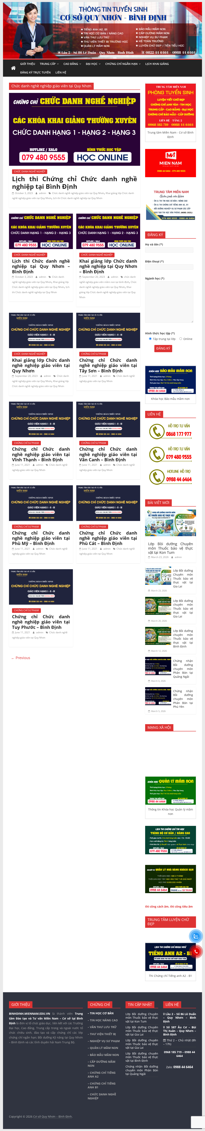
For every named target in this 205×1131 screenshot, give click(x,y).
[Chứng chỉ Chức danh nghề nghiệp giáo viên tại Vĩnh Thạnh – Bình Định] (41, 404)
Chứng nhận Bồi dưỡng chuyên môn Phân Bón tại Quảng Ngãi (183, 668)
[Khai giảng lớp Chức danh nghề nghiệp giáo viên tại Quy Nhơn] (41, 315)
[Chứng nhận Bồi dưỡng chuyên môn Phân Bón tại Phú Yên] (158, 689)
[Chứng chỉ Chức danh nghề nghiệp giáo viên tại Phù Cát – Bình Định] (108, 488)
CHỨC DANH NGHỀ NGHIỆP (29, 171)
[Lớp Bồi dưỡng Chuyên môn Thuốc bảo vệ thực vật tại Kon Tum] (170, 512)
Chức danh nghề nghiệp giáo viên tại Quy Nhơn (78, 193)
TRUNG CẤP (48, 64)
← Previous (20, 657)
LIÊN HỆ (60, 72)
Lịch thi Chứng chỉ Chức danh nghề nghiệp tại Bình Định (74, 182)
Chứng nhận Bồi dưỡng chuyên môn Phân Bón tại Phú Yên (183, 699)
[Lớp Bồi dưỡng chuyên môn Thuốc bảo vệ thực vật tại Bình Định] (158, 629)
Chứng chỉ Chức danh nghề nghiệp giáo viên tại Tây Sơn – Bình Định (108, 365)
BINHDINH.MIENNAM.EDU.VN (29, 1013)
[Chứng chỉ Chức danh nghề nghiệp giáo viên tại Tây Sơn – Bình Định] (108, 315)
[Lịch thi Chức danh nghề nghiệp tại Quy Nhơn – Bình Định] (41, 216)
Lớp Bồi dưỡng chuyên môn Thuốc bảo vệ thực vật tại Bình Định (183, 638)
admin (43, 193)
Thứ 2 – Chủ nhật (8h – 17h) (179, 1042)
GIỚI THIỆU (27, 64)
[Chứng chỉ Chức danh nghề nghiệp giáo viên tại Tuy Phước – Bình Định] (41, 571)
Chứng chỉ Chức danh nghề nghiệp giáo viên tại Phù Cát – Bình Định (108, 538)
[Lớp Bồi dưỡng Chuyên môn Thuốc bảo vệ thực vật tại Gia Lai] (158, 569)
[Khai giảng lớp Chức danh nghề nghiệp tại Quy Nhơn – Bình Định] (108, 216)
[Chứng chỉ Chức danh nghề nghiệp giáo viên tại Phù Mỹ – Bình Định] (41, 488)
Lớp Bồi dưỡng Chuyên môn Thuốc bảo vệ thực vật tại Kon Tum (170, 548)
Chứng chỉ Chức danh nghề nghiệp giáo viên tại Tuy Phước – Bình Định (41, 621)
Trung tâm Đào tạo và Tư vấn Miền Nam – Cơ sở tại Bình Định (46, 1018)
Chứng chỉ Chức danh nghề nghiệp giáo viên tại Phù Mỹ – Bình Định (41, 538)
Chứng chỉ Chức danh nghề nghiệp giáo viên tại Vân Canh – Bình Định (108, 454)
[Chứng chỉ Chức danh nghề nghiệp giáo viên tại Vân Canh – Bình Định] (108, 404)
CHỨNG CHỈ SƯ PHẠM (93, 354)
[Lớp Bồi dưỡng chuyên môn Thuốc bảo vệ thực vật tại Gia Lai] (158, 599)
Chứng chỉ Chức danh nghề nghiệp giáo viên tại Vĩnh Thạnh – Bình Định (41, 454)
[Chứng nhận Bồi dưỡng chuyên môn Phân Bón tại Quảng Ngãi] (158, 659)
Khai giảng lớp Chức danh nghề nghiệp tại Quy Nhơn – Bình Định (108, 266)
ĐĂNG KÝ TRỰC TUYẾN (35, 72)
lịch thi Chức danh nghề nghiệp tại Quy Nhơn (77, 198)
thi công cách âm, (157, 906)
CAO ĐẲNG (70, 64)
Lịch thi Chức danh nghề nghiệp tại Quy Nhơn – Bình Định (41, 266)
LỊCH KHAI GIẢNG (157, 64)
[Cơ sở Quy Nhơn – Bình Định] (13, 68)
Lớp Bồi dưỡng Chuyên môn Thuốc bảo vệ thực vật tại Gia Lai (183, 578)
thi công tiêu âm (181, 906)
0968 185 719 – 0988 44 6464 (179, 1054)
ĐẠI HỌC (91, 64)
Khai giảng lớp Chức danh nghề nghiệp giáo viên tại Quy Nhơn (107, 292)
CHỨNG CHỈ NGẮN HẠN (121, 64)
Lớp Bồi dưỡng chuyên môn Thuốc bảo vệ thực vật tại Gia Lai (183, 608)
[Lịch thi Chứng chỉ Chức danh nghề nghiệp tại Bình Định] (74, 95)
